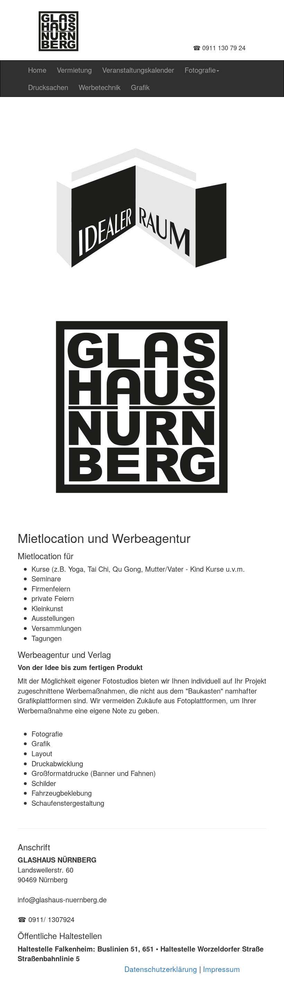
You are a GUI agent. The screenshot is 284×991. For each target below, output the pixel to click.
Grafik (140, 87)
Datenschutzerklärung (160, 969)
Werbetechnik (100, 87)
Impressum (221, 969)
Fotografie (200, 70)
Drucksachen (48, 87)
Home (37, 70)
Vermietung (74, 70)
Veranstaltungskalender (138, 70)
